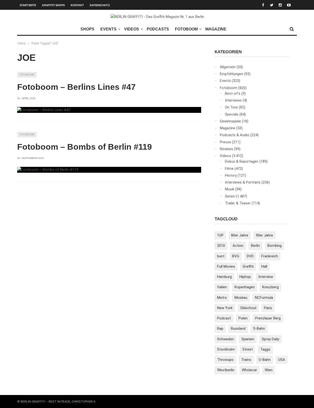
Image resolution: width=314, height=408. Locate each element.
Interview (265, 277)
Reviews (226, 149)
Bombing (274, 245)
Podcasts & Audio (234, 135)
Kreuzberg (270, 287)
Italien (222, 287)
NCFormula (264, 297)
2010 (221, 245)
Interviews (233, 100)
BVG (235, 256)
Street (247, 349)
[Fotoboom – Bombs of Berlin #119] (47, 170)
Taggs (265, 349)
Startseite (28, 5)
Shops (87, 29)
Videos (131, 29)
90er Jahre (264, 235)
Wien (269, 370)
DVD (250, 256)
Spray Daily (270, 339)
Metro (222, 297)
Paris (268, 308)
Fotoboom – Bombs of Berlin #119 (84, 146)
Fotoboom (186, 29)
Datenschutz (100, 5)
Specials (231, 114)
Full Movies (226, 266)
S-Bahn (259, 328)
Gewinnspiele (230, 121)
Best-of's (232, 93)
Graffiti (248, 266)
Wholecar (249, 370)
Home (22, 43)
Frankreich (269, 256)
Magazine (215, 29)
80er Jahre (239, 235)
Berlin (255, 245)
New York (225, 308)
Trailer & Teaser (238, 203)
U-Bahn (265, 359)
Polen (243, 318)
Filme (229, 168)
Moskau (241, 297)
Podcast (224, 318)
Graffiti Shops (53, 5)
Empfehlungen (231, 74)
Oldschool (248, 308)
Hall (264, 266)
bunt (220, 256)
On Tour (231, 107)
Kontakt (77, 5)
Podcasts (158, 29)
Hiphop (245, 277)
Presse (225, 142)
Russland (238, 328)
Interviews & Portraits (243, 182)
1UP (220, 235)
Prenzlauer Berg (268, 318)
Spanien (247, 339)
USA (281, 359)
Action (238, 245)
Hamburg (224, 277)
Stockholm (226, 349)
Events (108, 29)
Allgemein (228, 67)
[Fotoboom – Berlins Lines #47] (43, 110)
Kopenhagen (245, 287)
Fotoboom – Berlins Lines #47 (76, 87)
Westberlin (225, 370)
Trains (246, 359)
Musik (229, 189)
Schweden (225, 339)
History (231, 175)
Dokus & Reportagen (241, 161)
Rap (220, 328)
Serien (230, 196)
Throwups (225, 359)
